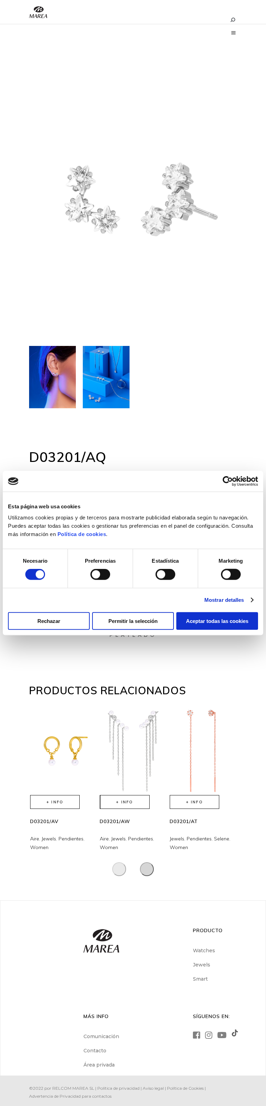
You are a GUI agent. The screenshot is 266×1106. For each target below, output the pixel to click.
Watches (204, 950)
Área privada (99, 1065)
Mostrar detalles (224, 600)
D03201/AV (44, 821)
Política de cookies (81, 534)
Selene (221, 839)
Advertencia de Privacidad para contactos (70, 1096)
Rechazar (48, 621)
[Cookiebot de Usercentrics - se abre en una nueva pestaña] (227, 481)
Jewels (49, 839)
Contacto (94, 1050)
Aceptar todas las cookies (217, 621)
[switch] (100, 574)
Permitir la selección (133, 621)
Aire (34, 839)
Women (39, 847)
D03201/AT (184, 821)
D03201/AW (115, 821)
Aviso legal (153, 1088)
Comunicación (101, 1036)
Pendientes (71, 839)
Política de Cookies (185, 1088)
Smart (200, 979)
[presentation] (119, 869)
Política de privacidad (118, 1088)
